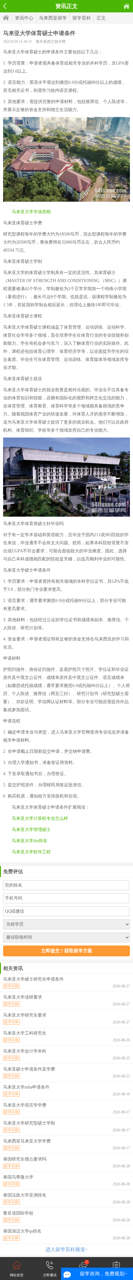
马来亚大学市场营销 (31, 211)
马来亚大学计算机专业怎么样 (40, 818)
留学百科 (81, 18)
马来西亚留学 (53, 18)
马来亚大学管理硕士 (31, 829)
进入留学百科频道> (66, 1249)
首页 (126, 6)
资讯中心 (24, 18)
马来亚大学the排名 (29, 840)
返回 (4, 6)
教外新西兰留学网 (51, 41)
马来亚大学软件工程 (31, 852)
